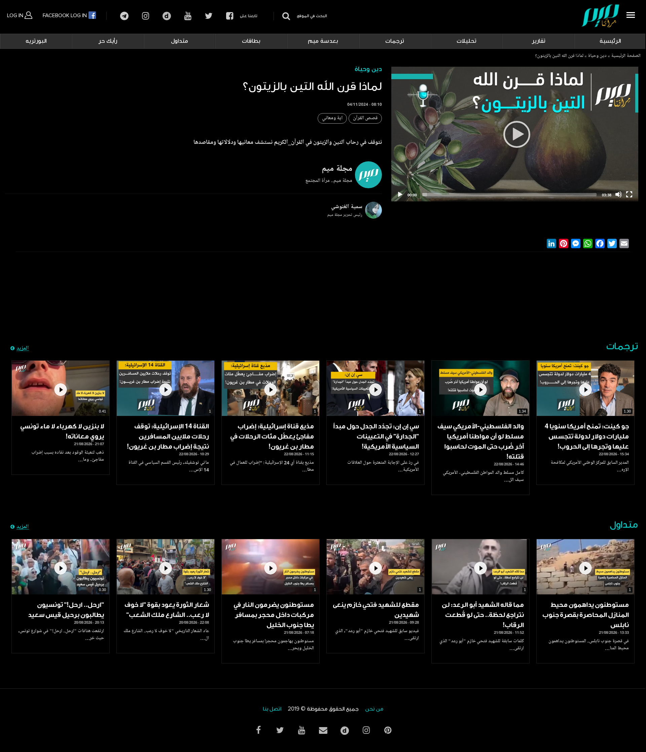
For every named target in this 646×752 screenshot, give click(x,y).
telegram (124, 16)
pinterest (388, 730)
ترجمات (394, 41)
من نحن (374, 709)
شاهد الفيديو (585, 388)
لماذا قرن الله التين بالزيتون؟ (559, 56)
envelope (323, 730)
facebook (229, 16)
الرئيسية (610, 41)
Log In (16, 15)
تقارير (538, 41)
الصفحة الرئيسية (626, 56)
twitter (208, 16)
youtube (188, 16)
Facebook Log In (65, 15)
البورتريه (36, 41)
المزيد (22, 348)
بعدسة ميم (323, 41)
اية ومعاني (332, 118)
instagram (145, 16)
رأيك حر (107, 41)
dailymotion (167, 16)
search (285, 16)
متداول (179, 41)
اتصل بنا (272, 709)
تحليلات (466, 41)
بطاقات (251, 41)
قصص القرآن (365, 118)
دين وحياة (597, 56)
